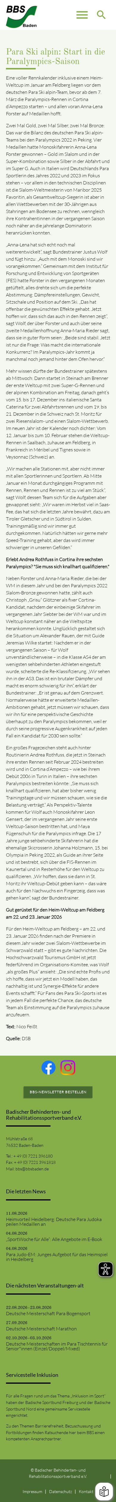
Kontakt (86, 1491)
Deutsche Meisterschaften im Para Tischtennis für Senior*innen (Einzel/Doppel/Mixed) (57, 1346)
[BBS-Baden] (21, 15)
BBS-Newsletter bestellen (58, 1092)
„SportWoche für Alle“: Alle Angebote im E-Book (54, 1239)
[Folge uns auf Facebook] (48, 1067)
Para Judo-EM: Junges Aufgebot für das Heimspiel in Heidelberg (57, 1257)
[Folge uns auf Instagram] (67, 1067)
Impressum (32, 1491)
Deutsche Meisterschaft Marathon (41, 1328)
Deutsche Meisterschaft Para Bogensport (48, 1313)
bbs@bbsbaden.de (32, 1168)
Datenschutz (60, 1491)
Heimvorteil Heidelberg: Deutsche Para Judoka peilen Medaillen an (54, 1221)
